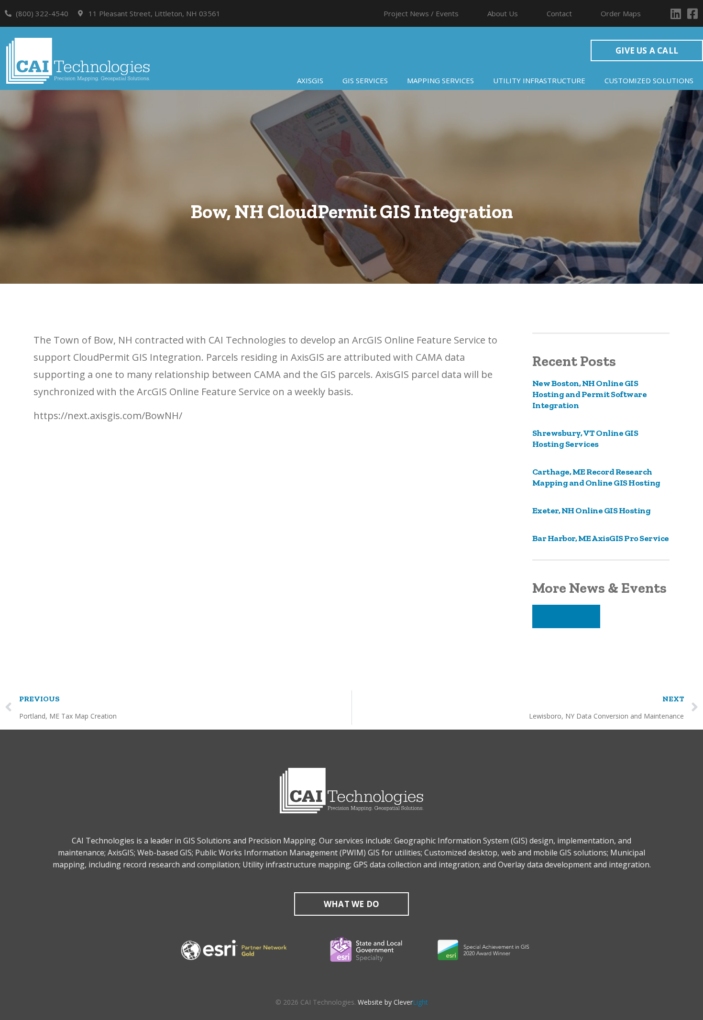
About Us (502, 13)
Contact (559, 13)
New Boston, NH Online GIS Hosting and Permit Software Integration (589, 394)
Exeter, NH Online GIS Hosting (591, 510)
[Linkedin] (675, 14)
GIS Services (365, 80)
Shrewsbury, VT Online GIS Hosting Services (585, 438)
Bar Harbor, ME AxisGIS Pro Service (600, 538)
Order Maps (621, 13)
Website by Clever (393, 1002)
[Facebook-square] (692, 14)
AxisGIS (310, 80)
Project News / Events (421, 13)
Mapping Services (440, 80)
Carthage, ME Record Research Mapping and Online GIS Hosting (596, 477)
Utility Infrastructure (539, 80)
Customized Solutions (648, 80)
